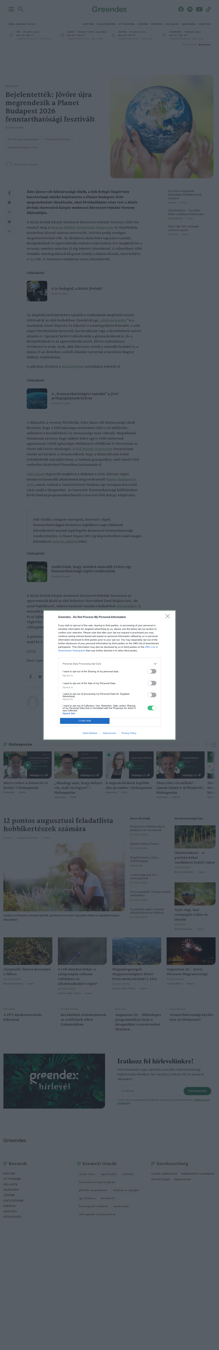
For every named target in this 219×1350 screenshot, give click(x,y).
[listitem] (109, 664)
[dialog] (109, 675)
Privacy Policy (128, 733)
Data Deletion (90, 733)
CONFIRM (85, 721)
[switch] (151, 671)
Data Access (109, 733)
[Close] (168, 617)
